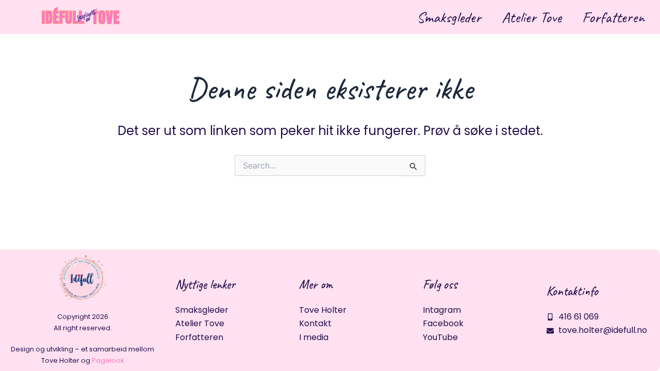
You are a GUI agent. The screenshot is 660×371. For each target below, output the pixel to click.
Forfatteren (613, 17)
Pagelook (108, 360)
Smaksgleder (449, 17)
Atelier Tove (532, 17)
